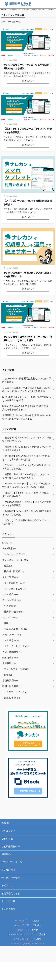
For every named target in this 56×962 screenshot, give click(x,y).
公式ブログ (7, 885)
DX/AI (7, 542)
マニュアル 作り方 (15, 629)
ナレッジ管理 (11, 600)
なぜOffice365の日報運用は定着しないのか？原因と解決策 (26, 380)
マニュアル (10, 617)
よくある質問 (8, 909)
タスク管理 (10, 577)
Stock (36, 920)
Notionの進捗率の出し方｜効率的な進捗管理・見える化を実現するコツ (26, 408)
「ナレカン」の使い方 (15, 554)
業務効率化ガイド (10, 893)
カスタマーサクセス (15, 692)
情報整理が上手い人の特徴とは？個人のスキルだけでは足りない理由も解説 (26, 417)
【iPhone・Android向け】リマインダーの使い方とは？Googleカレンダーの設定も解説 (26, 485)
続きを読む (27, 81)
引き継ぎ (10, 606)
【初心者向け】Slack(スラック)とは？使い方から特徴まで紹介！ (26, 449)
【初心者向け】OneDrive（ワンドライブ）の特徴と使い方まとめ (26, 439)
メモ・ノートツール (16, 646)
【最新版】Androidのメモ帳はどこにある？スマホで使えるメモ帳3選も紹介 (25, 476)
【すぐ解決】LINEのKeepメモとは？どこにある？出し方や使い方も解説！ (26, 458)
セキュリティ (8, 831)
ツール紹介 (10, 594)
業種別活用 (10, 680)
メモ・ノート (11, 634)
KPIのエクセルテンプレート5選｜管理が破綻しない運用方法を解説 (26, 399)
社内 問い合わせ (13, 611)
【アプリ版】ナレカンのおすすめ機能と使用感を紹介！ (28, 202)
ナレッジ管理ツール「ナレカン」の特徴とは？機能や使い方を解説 (28, 66)
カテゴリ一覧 (8, 901)
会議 (8, 565)
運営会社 (6, 823)
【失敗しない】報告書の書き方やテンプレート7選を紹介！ (26, 522)
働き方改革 (10, 657)
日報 (8, 675)
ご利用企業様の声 (10, 846)
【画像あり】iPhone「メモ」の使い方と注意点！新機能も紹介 (25, 494)
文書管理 (9, 663)
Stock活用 (9, 548)
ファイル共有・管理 (16, 669)
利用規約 (6, 854)
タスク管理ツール (14, 583)
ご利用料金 (7, 838)
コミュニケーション (15, 560)
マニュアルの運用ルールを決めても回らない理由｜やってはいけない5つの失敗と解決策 (26, 389)
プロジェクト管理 (15, 588)
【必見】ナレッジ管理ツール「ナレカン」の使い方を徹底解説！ (28, 130)
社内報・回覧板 (14, 571)
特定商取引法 (8, 870)
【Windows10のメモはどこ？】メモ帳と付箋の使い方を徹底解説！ (26, 504)
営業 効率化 (12, 697)
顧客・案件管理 (12, 686)
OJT (7, 623)
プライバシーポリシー (12, 862)
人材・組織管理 (12, 652)
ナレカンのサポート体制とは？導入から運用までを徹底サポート (28, 275)
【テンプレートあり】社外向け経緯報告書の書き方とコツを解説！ (26, 467)
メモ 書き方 (11, 640)
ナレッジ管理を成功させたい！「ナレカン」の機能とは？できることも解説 (28, 339)
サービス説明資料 (10, 878)
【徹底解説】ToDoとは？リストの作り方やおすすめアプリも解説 (26, 513)
